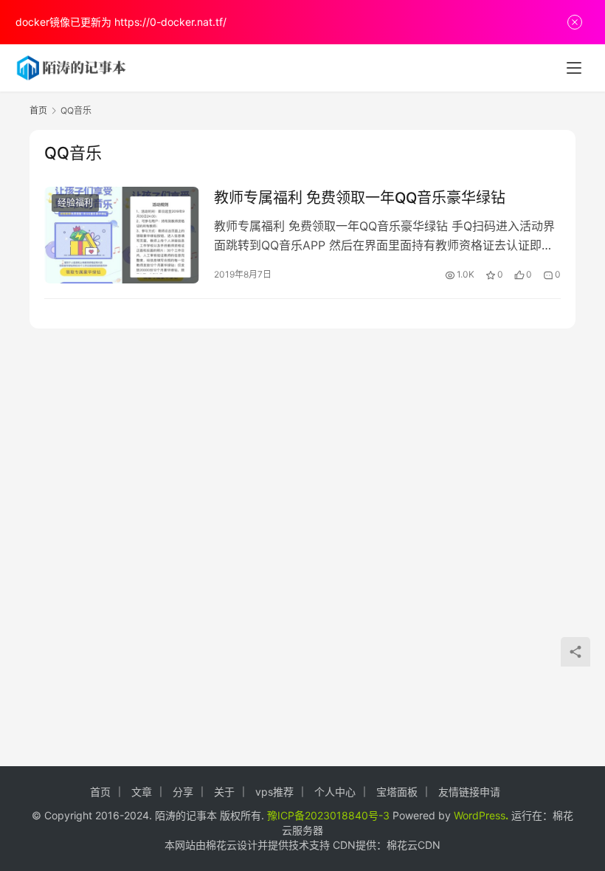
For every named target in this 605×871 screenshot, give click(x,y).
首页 (38, 110)
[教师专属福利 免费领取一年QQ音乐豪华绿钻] (121, 235)
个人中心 (335, 791)
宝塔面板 (397, 791)
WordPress (479, 815)
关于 (224, 791)
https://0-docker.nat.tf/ (170, 22)
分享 (183, 791)
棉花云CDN (413, 845)
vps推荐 (274, 791)
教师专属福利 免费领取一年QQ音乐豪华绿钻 (359, 198)
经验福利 (75, 202)
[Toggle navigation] (574, 68)
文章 (141, 791)
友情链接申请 (469, 791)
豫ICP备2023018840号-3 (328, 815)
